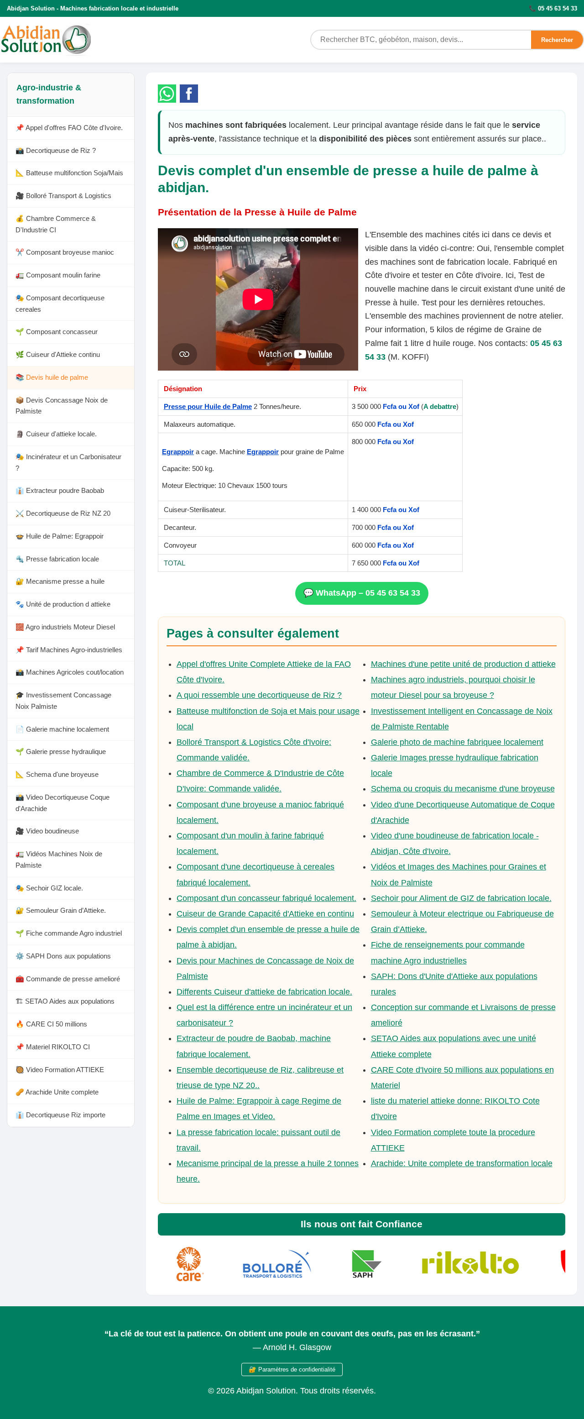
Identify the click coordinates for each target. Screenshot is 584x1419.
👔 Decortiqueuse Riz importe (60, 1115)
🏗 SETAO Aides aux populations (65, 1001)
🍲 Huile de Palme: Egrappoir (60, 536)
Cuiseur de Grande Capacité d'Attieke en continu (265, 913)
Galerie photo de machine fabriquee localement (457, 742)
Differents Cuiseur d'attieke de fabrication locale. (264, 991)
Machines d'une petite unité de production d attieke (463, 664)
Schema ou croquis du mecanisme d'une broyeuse (463, 788)
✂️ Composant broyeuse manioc (65, 253)
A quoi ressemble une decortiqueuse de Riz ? (259, 695)
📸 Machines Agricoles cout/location (70, 672)
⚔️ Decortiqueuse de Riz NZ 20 (63, 514)
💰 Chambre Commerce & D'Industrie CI (56, 224)
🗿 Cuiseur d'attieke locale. (56, 434)
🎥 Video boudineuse (47, 831)
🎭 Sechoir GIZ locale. (49, 888)
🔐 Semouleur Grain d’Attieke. (61, 911)
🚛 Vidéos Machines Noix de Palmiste (59, 859)
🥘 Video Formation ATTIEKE (60, 1070)
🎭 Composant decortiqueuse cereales (60, 304)
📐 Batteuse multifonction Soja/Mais (69, 173)
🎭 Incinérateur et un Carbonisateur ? (68, 462)
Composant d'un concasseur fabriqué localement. (266, 898)
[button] (167, 93)
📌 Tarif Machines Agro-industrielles (69, 650)
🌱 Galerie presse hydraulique (61, 752)
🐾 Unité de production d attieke (63, 604)
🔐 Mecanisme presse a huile (60, 582)
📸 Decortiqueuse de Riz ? (56, 151)
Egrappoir (178, 452)
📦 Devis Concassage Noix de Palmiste (62, 406)
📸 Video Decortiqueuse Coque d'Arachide (63, 803)
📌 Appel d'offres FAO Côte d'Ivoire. (69, 128)
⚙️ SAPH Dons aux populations (63, 956)
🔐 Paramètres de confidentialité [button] (292, 1369)
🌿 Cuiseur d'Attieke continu (58, 355)
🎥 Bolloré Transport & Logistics (63, 196)
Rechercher (557, 40)
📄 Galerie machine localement (62, 729)
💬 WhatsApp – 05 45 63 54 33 (361, 592)
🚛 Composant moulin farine (58, 275)
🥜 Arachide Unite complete (57, 1092)
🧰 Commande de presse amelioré (68, 979)
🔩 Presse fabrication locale (57, 559)
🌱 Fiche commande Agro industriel (69, 933)
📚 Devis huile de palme (52, 378)
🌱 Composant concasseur (57, 332)
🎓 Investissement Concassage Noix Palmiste (63, 701)
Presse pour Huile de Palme (208, 406)
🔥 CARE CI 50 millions (51, 1024)
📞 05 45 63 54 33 (553, 8)
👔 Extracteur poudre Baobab (60, 491)
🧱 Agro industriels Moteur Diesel (65, 627)
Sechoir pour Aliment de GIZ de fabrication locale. (461, 898)
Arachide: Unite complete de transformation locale (462, 1163)
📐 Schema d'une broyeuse (57, 775)
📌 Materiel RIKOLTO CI (53, 1047)
